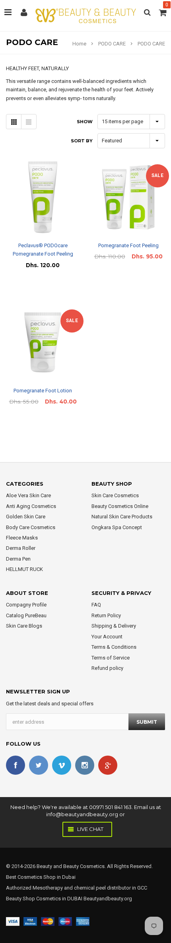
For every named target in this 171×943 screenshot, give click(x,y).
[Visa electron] (30, 921)
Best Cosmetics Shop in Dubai (41, 877)
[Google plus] (107, 765)
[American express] (82, 921)
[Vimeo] (61, 765)
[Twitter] (38, 765)
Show (85, 121)
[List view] (28, 121)
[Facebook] (15, 765)
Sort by (82, 141)
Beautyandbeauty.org (107, 899)
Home (79, 44)
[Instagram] (84, 765)
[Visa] (12, 921)
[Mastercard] (47, 921)
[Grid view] (13, 121)
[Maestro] (65, 921)
